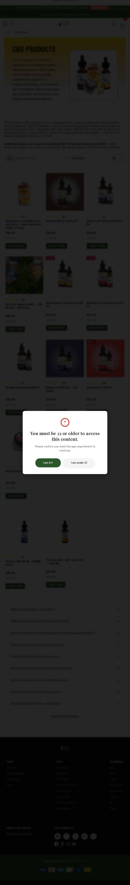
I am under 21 (79, 462)
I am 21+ (48, 462)
